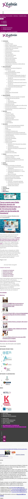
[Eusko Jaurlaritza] (7, 385)
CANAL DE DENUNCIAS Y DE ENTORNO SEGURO (14, 427)
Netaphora (2, 446)
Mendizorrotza (15, 216)
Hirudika (14, 445)
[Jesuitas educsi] (7, 411)
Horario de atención (7, 27)
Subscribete (3, 346)
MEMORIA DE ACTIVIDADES (9, 416)
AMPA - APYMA (6, 423)
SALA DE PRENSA (7, 414)
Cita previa (3, 31)
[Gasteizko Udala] (7, 380)
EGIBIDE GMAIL (23, 16)
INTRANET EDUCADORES (6, 16)
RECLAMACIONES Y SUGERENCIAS (11, 425)
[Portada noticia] (10, 199)
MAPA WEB (5, 413)
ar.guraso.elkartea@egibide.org (16, 487)
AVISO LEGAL (6, 418)
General (9, 216)
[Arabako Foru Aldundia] (7, 371)
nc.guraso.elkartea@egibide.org (19, 492)
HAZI (1, 243)
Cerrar (2, 498)
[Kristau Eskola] (7, 406)
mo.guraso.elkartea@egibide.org (19, 490)
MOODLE (16, 16)
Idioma (2, 18)
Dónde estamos (3, 25)
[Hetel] (7, 394)
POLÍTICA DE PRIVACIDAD (9, 420)
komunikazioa (5, 217)
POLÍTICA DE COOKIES (8, 421)
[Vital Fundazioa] (7, 366)
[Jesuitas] (7, 361)
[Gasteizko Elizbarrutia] (7, 355)
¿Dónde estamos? (7, 29)
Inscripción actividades (11, 31)
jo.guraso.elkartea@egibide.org (19, 489)
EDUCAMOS (3, 17)
